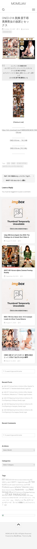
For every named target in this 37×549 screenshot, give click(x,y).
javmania (26, 29)
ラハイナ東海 (18, 502)
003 (10, 480)
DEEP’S (14, 482)
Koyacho (11, 487)
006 (18, 480)
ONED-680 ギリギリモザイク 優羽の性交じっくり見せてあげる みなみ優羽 (18, 356)
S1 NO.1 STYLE (22, 163)
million (32, 487)
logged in (14, 192)
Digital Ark (21, 482)
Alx (30, 536)
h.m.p (21, 485)
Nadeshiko (20, 490)
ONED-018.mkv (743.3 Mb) (18, 148)
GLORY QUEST (12, 485)
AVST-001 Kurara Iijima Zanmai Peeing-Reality (18, 271)
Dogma (26, 482)
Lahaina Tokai (20, 487)
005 (16, 480)
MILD (27, 487)
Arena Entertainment (24, 480)
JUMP (24, 485)
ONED (13, 163)
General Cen (7, 32)
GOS (17, 485)
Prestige (26, 492)
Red (30, 492)
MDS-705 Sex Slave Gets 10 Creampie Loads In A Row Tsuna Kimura (18, 318)
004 (13, 480)
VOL (28, 495)
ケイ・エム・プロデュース (14, 500)
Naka (27, 490)
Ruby (33, 492)
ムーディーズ (7, 502)
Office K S (12, 492)
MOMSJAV (18, 3)
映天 (6, 505)
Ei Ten (32, 482)
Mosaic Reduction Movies (8, 490)
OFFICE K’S (20, 492)
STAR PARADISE (15, 494)
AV (6, 482)
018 (8, 163)
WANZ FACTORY (14, 497)
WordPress (17, 536)
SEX (3, 495)
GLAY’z (4, 485)
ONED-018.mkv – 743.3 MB (18, 140)
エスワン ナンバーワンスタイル (13, 166)
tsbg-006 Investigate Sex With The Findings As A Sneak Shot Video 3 (17, 236)
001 (4, 479)
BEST (9, 482)
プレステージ (28, 500)
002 (7, 480)
